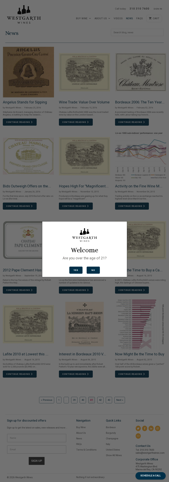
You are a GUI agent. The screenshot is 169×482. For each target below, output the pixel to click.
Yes (76, 270)
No (93, 270)
